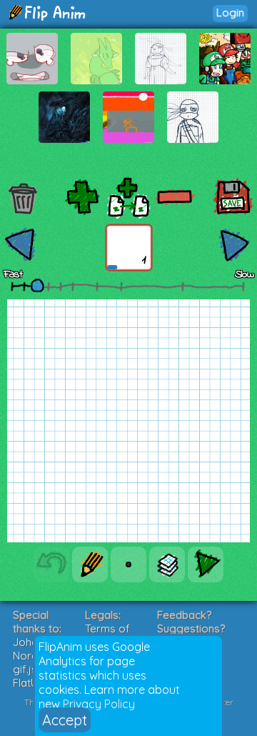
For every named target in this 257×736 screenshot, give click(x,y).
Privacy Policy (99, 704)
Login (230, 12)
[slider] (37, 285)
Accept (64, 720)
